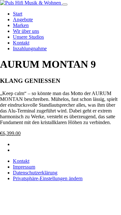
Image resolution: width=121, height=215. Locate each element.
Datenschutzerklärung (35, 172)
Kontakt (21, 42)
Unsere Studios (28, 37)
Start (17, 13)
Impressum (24, 167)
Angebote (23, 19)
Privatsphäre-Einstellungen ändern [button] (48, 178)
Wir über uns (26, 31)
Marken (21, 25)
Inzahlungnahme (30, 48)
